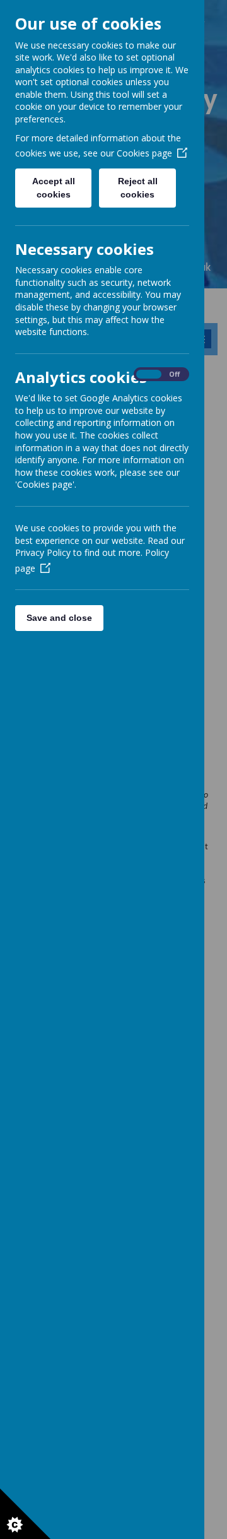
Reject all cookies (138, 187)
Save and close (59, 618)
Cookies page (144, 153)
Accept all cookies (53, 187)
